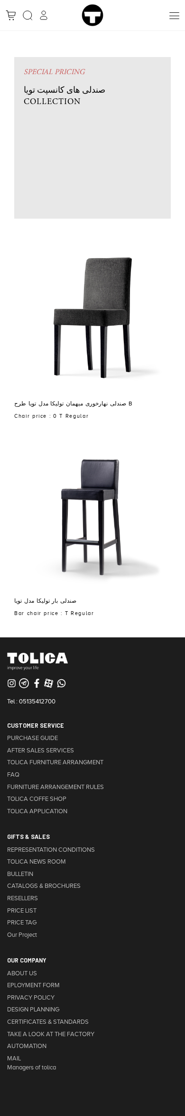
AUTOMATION (26, 1046)
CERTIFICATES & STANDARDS (48, 1022)
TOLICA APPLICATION (37, 811)
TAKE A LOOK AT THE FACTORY (50, 1034)
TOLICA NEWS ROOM (36, 861)
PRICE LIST (22, 910)
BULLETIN (20, 874)
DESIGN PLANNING (33, 1009)
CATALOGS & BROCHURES (44, 886)
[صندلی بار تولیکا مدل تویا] (92, 512)
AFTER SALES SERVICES (40, 750)
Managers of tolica (31, 1067)
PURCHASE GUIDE (32, 738)
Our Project (22, 935)
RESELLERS (22, 898)
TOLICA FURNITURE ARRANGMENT (55, 762)
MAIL (14, 1058)
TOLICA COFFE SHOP (36, 799)
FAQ (13, 774)
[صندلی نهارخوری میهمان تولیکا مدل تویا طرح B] (92, 315)
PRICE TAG (22, 922)
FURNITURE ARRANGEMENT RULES (55, 787)
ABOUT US (22, 973)
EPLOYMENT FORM (33, 985)
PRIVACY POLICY (31, 997)
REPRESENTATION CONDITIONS (51, 850)
